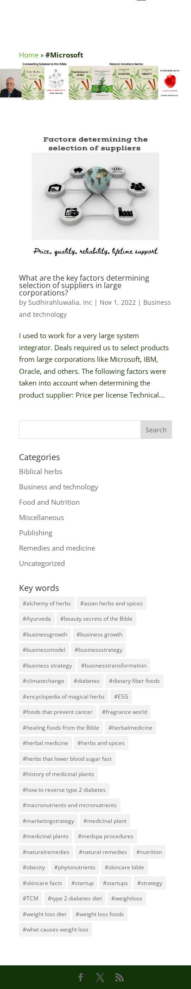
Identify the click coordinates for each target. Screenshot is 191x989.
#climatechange (43, 681)
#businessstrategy (98, 650)
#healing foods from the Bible (61, 728)
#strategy (149, 883)
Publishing (35, 532)
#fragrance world (124, 712)
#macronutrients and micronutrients (70, 805)
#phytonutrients (75, 867)
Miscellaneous (41, 517)
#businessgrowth (45, 634)
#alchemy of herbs (47, 603)
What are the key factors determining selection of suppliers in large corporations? (84, 285)
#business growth (99, 634)
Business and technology (58, 486)
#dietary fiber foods (134, 681)
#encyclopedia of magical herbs (64, 696)
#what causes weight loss (56, 929)
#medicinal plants (46, 836)
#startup (82, 883)
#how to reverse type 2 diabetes (64, 790)
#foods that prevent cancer (58, 712)
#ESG (121, 696)
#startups (115, 883)
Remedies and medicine (57, 547)
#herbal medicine (45, 743)
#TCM (30, 898)
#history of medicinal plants (58, 774)
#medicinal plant (105, 821)
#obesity (34, 867)
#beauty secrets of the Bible (96, 619)
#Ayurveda (37, 619)
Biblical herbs (40, 471)
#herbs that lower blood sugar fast (67, 759)
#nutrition (149, 852)
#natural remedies (103, 852)
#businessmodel (44, 650)
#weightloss (126, 898)
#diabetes (87, 681)
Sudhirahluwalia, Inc (60, 302)
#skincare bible (124, 867)
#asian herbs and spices (111, 603)
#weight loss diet (44, 914)
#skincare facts (42, 883)
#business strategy (47, 665)
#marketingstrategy (48, 821)
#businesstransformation (113, 665)
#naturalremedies (46, 852)
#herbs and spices (101, 743)
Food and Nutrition (49, 502)
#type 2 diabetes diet (75, 898)
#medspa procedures (106, 836)
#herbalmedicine (130, 728)
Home (28, 54)
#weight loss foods (100, 914)
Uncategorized (42, 563)
